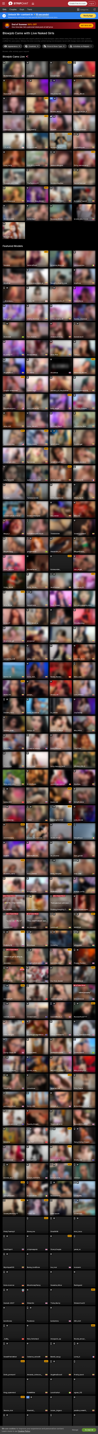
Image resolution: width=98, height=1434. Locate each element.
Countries (32, 46)
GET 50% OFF (86, 25)
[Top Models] (32, 3)
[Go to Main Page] (18, 3)
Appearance (12, 46)
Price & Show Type (54, 46)
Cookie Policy (24, 1431)
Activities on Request (81, 46)
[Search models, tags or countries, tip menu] (94, 9)
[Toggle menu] (3, 3)
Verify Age (88, 16)
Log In (91, 3)
